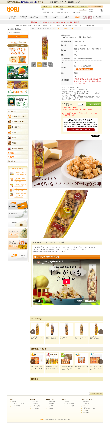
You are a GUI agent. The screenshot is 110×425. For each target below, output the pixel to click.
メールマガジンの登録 (69, 403)
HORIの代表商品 (16, 406)
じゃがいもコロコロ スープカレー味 (96, 337)
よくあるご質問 (36, 408)
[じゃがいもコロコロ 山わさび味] (81, 329)
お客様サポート (36, 403)
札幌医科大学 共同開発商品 (88, 17)
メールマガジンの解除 (69, 406)
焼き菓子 (66, 17)
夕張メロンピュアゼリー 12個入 (81, 367)
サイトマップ (86, 403)
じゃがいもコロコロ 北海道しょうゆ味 (52, 337)
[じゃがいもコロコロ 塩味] (66, 329)
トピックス (66, 401)
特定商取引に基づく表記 (89, 408)
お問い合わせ (86, 412)
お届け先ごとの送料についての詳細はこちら (75, 89)
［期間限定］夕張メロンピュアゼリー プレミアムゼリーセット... (20, 195)
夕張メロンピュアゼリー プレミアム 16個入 (96, 368)
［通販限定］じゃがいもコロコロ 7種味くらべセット (20, 174)
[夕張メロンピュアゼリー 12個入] (81, 359)
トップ (33, 28)
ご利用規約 (85, 410)
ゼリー (45, 17)
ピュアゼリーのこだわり (18, 403)
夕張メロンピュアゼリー (12, 17)
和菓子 (55, 17)
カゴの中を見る (36, 406)
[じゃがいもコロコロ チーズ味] (37, 329)
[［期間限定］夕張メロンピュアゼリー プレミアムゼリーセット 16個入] (66, 359)
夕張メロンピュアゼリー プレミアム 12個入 (37, 368)
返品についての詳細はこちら (70, 87)
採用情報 (51, 408)
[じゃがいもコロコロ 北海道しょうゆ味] (52, 329)
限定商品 (76, 17)
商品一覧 (14, 401)
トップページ (86, 401)
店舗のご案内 (52, 401)
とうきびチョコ (34, 17)
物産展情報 (51, 403)
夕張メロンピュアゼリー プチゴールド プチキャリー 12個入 (21, 180)
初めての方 (35, 401)
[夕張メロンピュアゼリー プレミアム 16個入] (96, 359)
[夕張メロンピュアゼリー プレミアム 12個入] (37, 359)
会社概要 (51, 406)
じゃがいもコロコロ (23, 17)
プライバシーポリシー (88, 406)
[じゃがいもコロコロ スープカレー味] (96, 329)
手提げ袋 (98, 17)
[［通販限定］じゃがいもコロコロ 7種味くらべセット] (52, 359)
